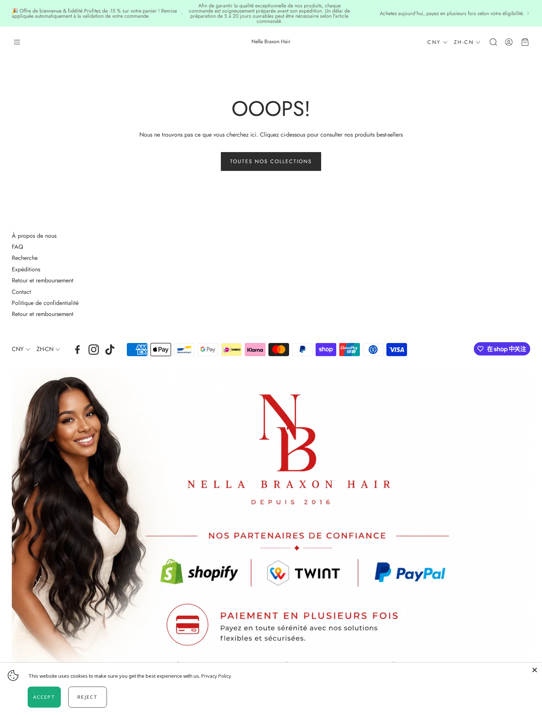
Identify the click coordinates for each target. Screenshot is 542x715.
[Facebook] (77, 349)
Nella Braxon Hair (271, 41)
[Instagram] (93, 349)
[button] (17, 42)
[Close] (534, 670)
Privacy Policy (216, 676)
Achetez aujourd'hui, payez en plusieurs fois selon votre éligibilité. (452, 13)
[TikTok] (110, 349)
